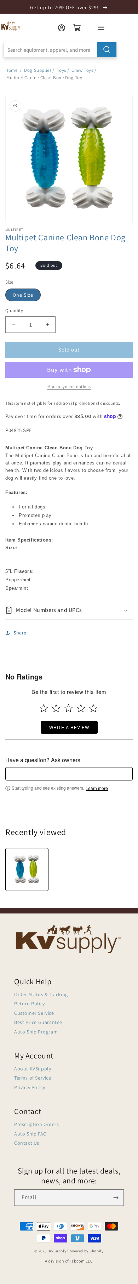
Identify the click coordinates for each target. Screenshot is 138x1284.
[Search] (106, 49)
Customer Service (34, 1013)
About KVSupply (32, 1068)
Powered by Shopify (85, 1250)
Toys (61, 70)
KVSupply (58, 1250)
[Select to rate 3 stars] (68, 708)
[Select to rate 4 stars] (80, 708)
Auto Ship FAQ (30, 1134)
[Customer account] (61, 28)
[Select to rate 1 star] (43, 708)
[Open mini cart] (77, 28)
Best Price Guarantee (38, 1022)
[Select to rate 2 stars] (56, 708)
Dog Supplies (37, 70)
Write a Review (69, 727)
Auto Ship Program (36, 1032)
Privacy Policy (29, 1087)
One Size (23, 295)
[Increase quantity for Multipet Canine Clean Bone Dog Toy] (47, 324)
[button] (69, 610)
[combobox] (60, 49)
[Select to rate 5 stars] (93, 708)
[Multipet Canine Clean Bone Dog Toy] (27, 869)
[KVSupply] (11, 26)
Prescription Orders (36, 1124)
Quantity (14, 311)
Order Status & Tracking (41, 994)
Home (11, 70)
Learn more (97, 788)
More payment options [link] (69, 386)
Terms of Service (32, 1078)
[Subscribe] (115, 1197)
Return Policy (29, 1003)
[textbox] (69, 773)
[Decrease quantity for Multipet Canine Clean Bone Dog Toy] (14, 324)
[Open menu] (101, 28)
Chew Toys (82, 70)
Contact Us (26, 1143)
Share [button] (20, 633)
